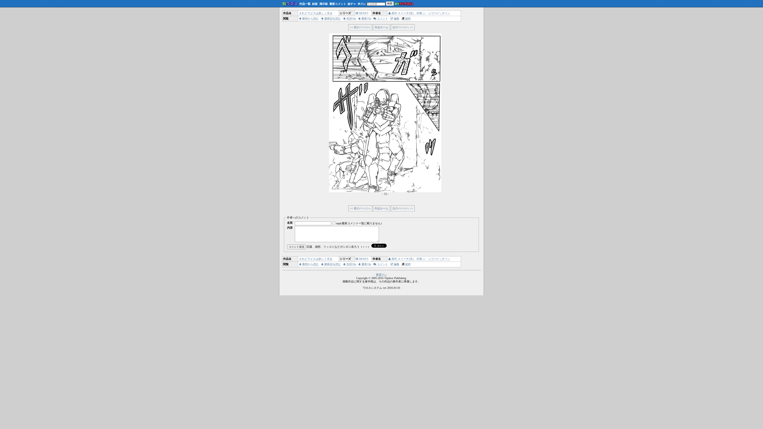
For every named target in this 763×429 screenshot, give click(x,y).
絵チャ (352, 3)
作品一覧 (305, 3)
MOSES (363, 13)
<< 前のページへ (360, 27)
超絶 (408, 18)
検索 (389, 3)
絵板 (315, 3)
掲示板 (324, 3)
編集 (396, 18)
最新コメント (337, 3)
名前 (290, 222)
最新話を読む (332, 18)
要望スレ (381, 274)
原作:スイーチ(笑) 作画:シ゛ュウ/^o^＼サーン (420, 13)
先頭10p (351, 18)
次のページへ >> (402, 27)
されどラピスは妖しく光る (315, 13)
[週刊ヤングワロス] (403, 4)
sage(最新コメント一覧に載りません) (359, 223)
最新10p (366, 18)
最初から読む (310, 18)
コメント (382, 18)
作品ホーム (381, 27)
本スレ (362, 3)
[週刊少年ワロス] (290, 3)
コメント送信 (296, 246)
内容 (290, 227)
